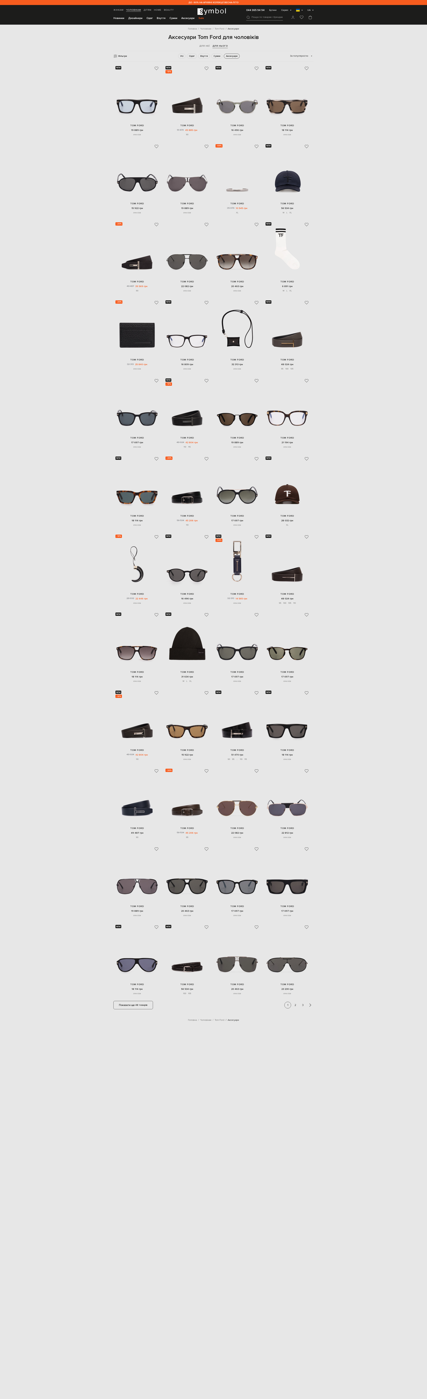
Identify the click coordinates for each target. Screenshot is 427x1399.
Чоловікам (133, 9)
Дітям (147, 9)
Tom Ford (137, 125)
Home (157, 9)
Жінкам (118, 9)
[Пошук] (248, 17)
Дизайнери (135, 18)
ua (309, 10)
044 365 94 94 (255, 10)
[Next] (310, 1005)
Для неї (204, 45)
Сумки (173, 18)
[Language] (299, 11)
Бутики (273, 10)
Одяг (149, 18)
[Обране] (301, 17)
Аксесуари (187, 18)
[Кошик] (310, 17)
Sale (201, 18)
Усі (181, 56)
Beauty (169, 9)
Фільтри (122, 56)
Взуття (161, 18)
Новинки (118, 18)
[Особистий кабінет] (293, 17)
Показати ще (133, 1005)
